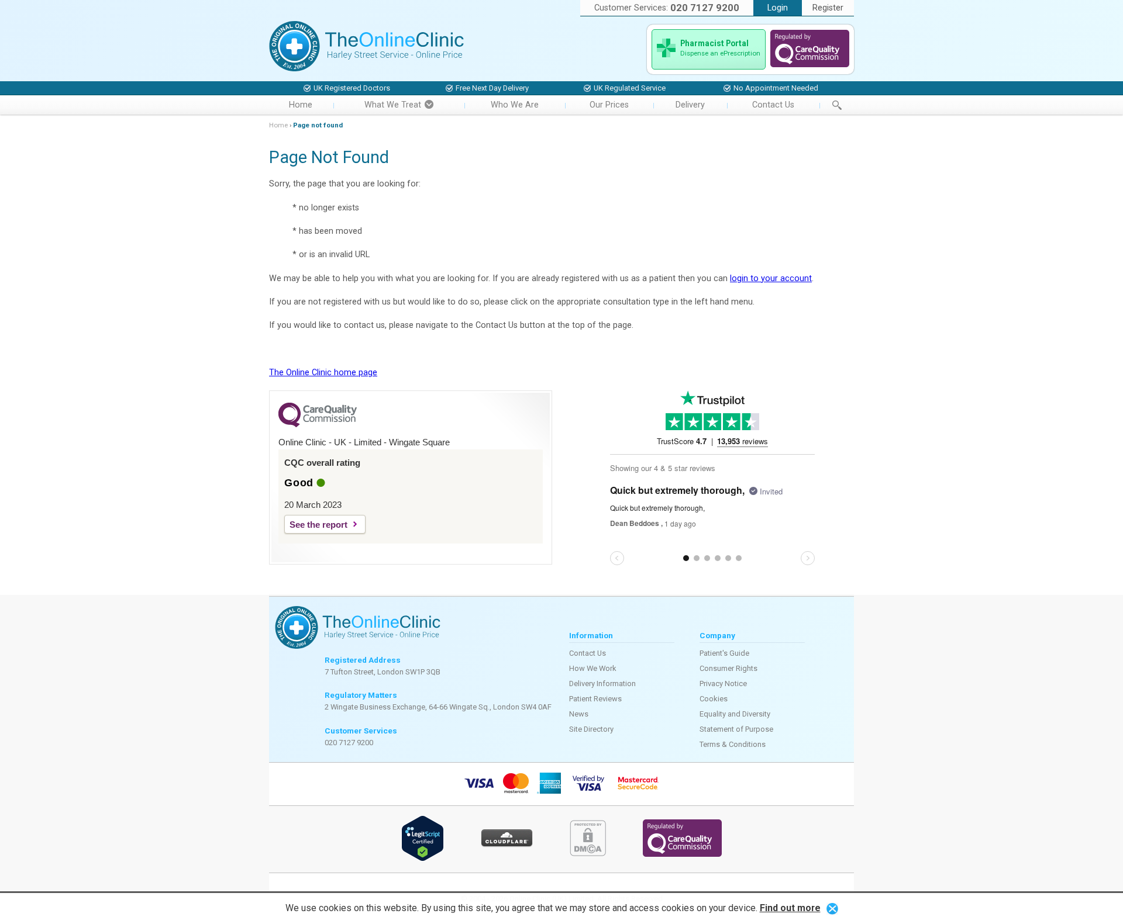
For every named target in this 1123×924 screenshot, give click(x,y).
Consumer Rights (728, 668)
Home (300, 105)
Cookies (714, 698)
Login (777, 8)
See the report (318, 525)
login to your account (771, 278)
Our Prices (609, 105)
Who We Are (515, 105)
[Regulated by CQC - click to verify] (809, 65)
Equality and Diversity (735, 714)
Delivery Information (602, 683)
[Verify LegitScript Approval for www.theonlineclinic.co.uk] (422, 858)
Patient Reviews (595, 698)
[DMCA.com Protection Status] (588, 853)
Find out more (790, 907)
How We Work (592, 668)
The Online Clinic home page (323, 373)
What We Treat (392, 105)
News (578, 714)
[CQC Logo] (317, 424)
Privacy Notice (723, 683)
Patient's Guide (724, 653)
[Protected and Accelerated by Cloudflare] (507, 844)
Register (827, 8)
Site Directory (591, 729)
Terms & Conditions (733, 744)
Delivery (690, 105)
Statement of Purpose (736, 729)
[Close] (832, 907)
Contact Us (773, 105)
